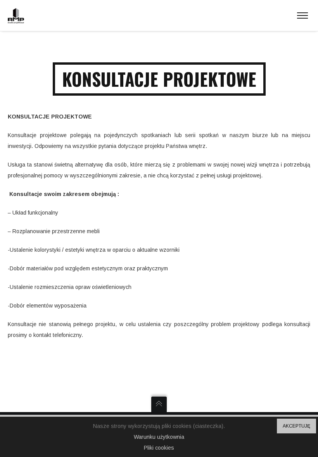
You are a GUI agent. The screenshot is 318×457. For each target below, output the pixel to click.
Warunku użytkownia (159, 437)
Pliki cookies (159, 448)
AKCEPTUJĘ (296, 426)
